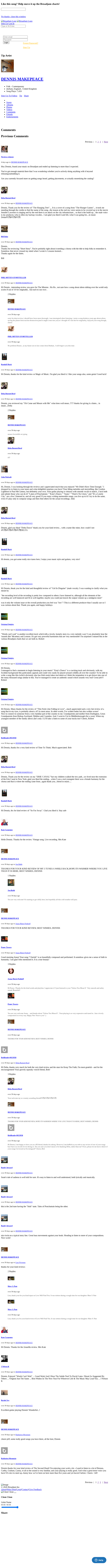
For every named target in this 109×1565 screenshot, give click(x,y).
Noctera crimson (7, 157)
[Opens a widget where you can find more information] (99, 1560)
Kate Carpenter (7, 830)
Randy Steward (6, 1168)
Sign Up (26, 47)
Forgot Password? (30, 43)
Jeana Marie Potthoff (23, 924)
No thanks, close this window (13, 16)
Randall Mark (6, 364)
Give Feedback (35, 1489)
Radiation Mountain (23, 1435)
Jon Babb (19, 864)
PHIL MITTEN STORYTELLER (13, 278)
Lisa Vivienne (21, 1262)
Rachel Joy (5, 1400)
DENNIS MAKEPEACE (19, 162)
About (3, 1489)
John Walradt (6, 477)
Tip (20, 96)
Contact (25, 1489)
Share (26, 96)
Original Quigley (7, 624)
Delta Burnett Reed (8, 198)
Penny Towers (6, 947)
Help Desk (11, 1489)
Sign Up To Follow (9, 96)
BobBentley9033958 (8, 738)
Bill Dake (4, 237)
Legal (18, 1489)
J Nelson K (5, 1367)
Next (106, 142)
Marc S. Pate (12, 1286)
